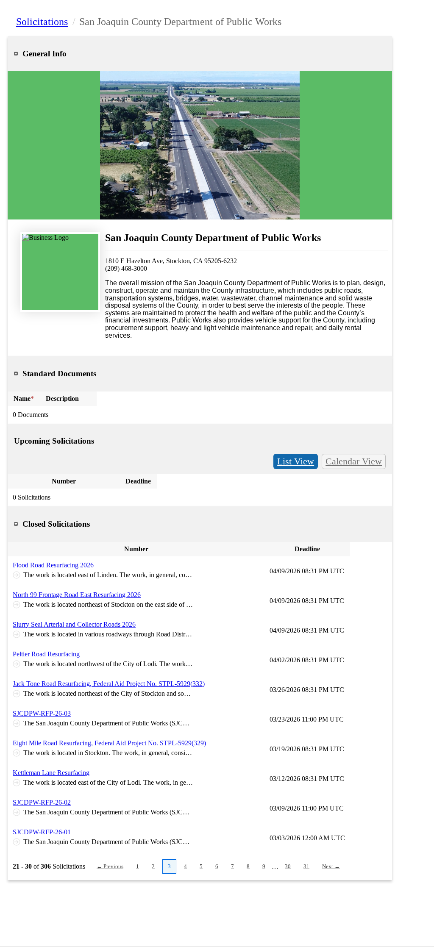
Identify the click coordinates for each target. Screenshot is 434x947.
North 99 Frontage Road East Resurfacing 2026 (77, 594)
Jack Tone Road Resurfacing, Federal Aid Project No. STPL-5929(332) (109, 683)
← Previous (110, 866)
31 (306, 866)
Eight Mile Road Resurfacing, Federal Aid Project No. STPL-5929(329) (109, 743)
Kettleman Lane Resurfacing (51, 772)
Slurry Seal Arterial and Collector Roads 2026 (74, 624)
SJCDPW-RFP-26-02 (42, 802)
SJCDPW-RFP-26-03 (42, 713)
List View (295, 461)
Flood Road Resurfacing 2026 (53, 565)
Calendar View (354, 461)
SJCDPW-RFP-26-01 (42, 832)
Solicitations (42, 21)
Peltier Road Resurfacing (46, 654)
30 (288, 866)
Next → (331, 866)
